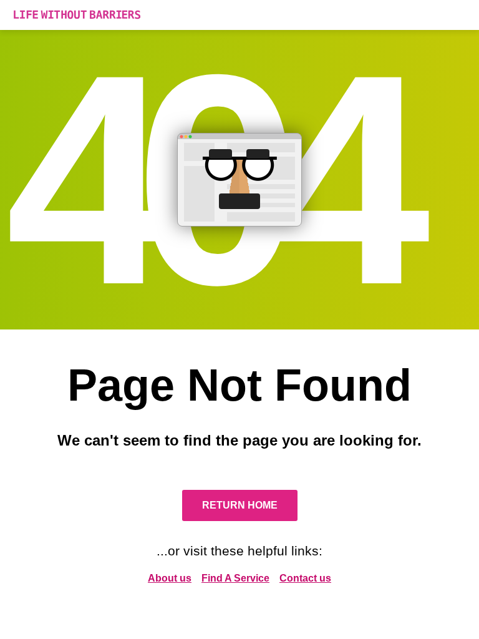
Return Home (240, 505)
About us (169, 578)
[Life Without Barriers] (239, 15)
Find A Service (235, 578)
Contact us (305, 578)
